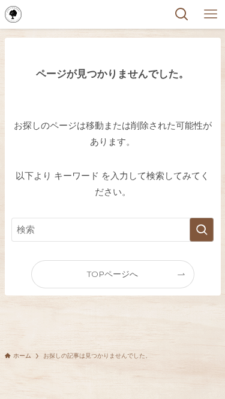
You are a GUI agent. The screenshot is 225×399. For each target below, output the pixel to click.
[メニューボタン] (210, 14)
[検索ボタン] (181, 14)
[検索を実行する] (202, 230)
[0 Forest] (13, 14)
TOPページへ (112, 274)
